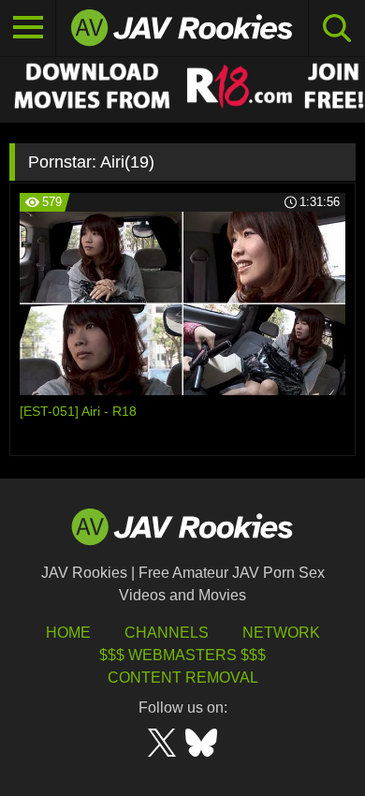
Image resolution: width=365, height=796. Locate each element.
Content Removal (183, 677)
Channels (166, 633)
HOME (68, 633)
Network (281, 633)
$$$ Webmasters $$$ (182, 655)
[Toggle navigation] (28, 28)
